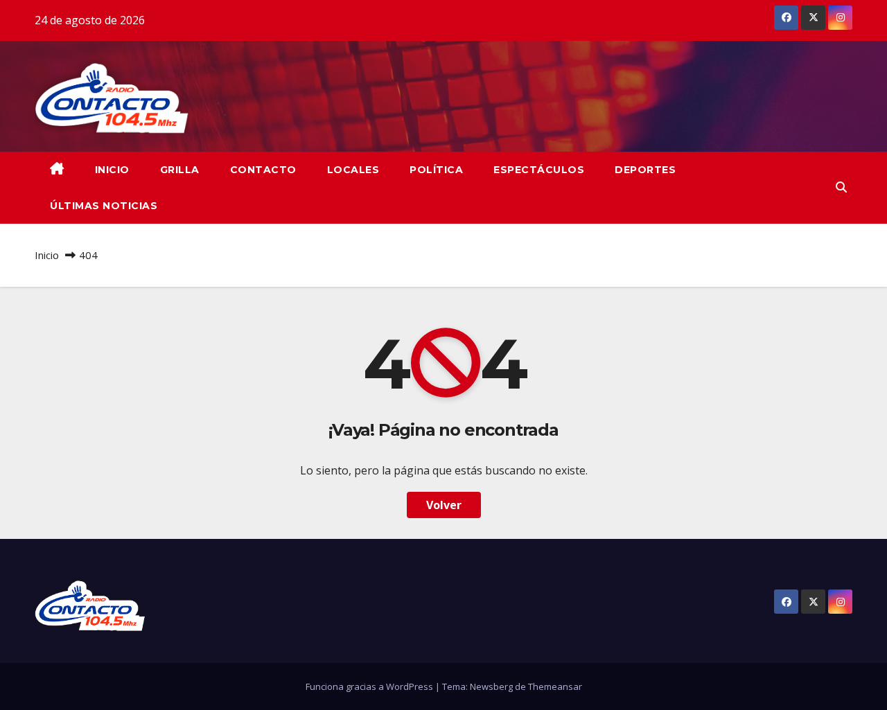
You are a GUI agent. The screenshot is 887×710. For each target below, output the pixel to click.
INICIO (112, 169)
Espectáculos (538, 169)
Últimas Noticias (103, 205)
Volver (444, 505)
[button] (841, 187)
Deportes (645, 169)
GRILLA (180, 169)
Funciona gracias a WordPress (370, 686)
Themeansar (555, 686)
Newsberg (491, 686)
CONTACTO (263, 169)
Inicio (47, 255)
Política (436, 169)
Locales (353, 169)
